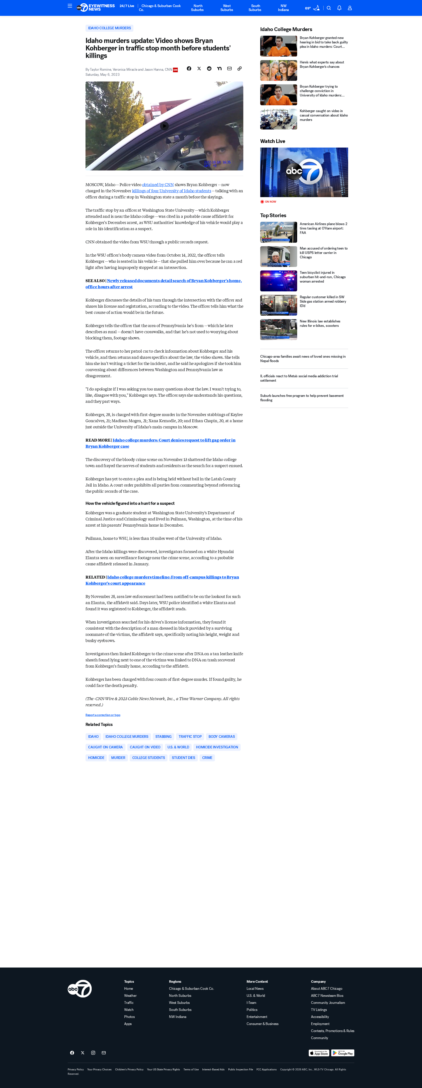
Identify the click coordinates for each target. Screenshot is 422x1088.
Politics (252, 1010)
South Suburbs (255, 8)
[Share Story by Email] (229, 68)
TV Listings (319, 1010)
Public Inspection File (240, 1069)
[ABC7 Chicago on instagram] (93, 1053)
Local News (255, 988)
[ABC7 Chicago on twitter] (82, 1053)
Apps (128, 1024)
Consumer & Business (262, 1024)
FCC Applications (266, 1069)
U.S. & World (256, 995)
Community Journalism (328, 1003)
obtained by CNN (158, 184)
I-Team (251, 1003)
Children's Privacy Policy (129, 1069)
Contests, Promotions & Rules (332, 1031)
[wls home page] (80, 988)
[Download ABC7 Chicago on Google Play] (342, 1053)
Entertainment (257, 1017)
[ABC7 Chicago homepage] (95, 8)
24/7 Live (127, 6)
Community (319, 1038)
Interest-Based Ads (213, 1069)
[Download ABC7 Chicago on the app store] (319, 1053)
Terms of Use (191, 1069)
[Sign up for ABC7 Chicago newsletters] (103, 1053)
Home (128, 988)
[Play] (304, 172)
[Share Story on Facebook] (189, 68)
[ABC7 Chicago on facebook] (72, 1053)
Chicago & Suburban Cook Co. (160, 8)
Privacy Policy (76, 1069)
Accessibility (320, 1017)
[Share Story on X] (199, 68)
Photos (129, 1017)
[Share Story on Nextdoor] (219, 68)
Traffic (128, 1003)
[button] (70, 5)
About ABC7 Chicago (326, 988)
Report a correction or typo (102, 715)
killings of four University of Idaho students (171, 190)
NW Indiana (283, 8)
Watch (128, 1010)
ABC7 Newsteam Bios (327, 995)
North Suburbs (197, 8)
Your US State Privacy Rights (163, 1069)
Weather (130, 995)
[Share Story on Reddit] (209, 68)
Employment (320, 1024)
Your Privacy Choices (99, 1069)
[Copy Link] (239, 68)
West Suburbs (226, 8)
